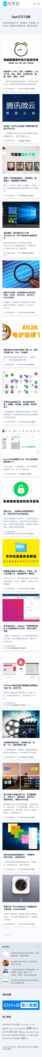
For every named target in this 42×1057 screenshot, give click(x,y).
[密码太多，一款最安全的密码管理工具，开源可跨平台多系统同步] (20, 493)
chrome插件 (15, 1024)
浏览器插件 (21, 1035)
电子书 (28, 1035)
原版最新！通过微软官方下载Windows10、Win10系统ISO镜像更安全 (20, 235)
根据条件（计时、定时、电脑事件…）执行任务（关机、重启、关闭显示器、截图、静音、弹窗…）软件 (21, 74)
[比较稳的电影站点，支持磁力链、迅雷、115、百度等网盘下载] (20, 724)
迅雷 (27, 1038)
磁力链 (7, 1038)
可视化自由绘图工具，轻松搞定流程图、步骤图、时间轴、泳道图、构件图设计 (20, 404)
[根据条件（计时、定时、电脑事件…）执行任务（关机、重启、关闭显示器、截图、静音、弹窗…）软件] (20, 53)
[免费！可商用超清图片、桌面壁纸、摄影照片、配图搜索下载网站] (20, 160)
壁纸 (29, 1032)
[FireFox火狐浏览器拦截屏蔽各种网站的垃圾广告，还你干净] (20, 667)
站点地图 (8, 1049)
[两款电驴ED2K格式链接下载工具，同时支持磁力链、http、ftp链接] (20, 331)
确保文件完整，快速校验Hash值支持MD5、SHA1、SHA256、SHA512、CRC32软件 (20, 295)
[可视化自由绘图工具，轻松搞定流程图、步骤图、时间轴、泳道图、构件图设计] (20, 383)
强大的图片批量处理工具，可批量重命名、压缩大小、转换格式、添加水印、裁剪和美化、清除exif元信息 (20, 797)
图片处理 (24, 1032)
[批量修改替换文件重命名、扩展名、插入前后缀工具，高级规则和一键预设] (20, 553)
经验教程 (21, 141)
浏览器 (14, 1035)
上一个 (8, 935)
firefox (33, 1024)
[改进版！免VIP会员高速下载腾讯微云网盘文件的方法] (20, 108)
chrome (6, 1024)
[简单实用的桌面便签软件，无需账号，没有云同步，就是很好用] (20, 836)
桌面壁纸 (9, 1035)
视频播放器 (17, 1038)
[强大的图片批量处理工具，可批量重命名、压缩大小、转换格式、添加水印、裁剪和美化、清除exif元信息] (20, 776)
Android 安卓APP (11, 533)
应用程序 (32, 88)
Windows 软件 (24, 88)
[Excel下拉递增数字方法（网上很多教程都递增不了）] (20, 441)
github (5, 1028)
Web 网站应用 (23, 195)
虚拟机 (11, 1038)
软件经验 (28, 474)
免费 (29, 1028)
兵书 (34, 1028)
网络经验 (27, 141)
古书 (7, 1032)
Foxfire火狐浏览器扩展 (13, 648)
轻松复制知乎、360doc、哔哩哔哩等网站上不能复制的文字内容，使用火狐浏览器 (21, 628)
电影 (31, 1035)
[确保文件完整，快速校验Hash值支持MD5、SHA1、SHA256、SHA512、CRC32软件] (20, 274)
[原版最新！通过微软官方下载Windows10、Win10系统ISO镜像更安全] (20, 214)
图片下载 (18, 1032)
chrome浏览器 (24, 1024)
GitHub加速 (17, 1028)
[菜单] (39, 4)
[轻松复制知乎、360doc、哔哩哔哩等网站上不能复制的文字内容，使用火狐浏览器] (20, 607)
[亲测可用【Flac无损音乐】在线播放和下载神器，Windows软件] (20, 888)
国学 (11, 1032)
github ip (11, 1028)
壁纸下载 (33, 1032)
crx (30, 1024)
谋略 (23, 1038)
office (24, 1028)
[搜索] (34, 4)
